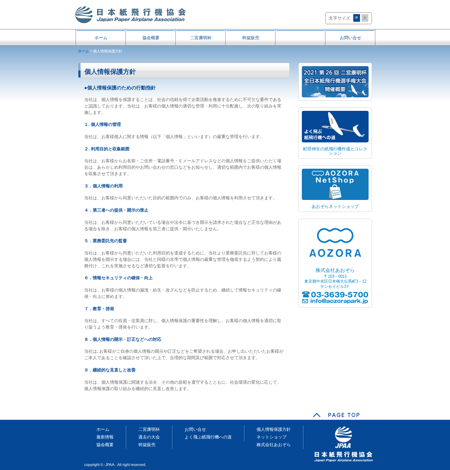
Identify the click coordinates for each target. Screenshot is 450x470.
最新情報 (105, 436)
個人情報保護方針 (274, 429)
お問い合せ (350, 37)
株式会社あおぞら (274, 444)
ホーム (101, 37)
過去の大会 (149, 436)
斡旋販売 (250, 37)
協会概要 (150, 37)
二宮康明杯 (201, 37)
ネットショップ (272, 436)
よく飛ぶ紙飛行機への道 (208, 436)
